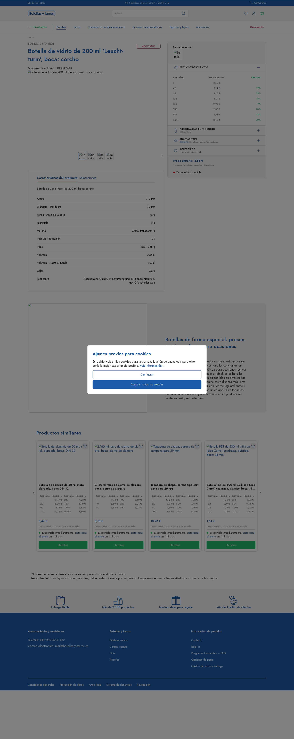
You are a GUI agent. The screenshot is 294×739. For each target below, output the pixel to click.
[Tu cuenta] (254, 13)
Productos (40, 27)
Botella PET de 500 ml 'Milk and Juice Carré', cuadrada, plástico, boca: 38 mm (231, 486)
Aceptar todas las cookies (147, 384)
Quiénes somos (118, 640)
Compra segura (118, 647)
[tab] (57, 179)
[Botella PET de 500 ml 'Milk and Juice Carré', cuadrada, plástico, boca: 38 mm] (231, 462)
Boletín (195, 647)
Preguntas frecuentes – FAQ (208, 653)
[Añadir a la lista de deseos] (85, 446)
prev (33, 492)
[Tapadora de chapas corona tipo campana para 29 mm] (175, 462)
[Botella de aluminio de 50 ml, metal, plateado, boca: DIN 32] (63, 462)
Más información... (152, 365)
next (260, 492)
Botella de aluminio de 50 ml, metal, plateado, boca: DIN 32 (62, 486)
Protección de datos (72, 685)
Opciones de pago (202, 660)
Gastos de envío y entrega (207, 666)
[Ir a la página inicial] (41, 13)
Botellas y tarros (41, 44)
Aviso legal (95, 685)
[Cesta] (262, 13)
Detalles (63, 545)
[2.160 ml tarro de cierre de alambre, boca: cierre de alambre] (119, 462)
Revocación (143, 685)
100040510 (183, 142)
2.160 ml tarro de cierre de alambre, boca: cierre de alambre (118, 486)
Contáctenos (260, 3)
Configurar (147, 374)
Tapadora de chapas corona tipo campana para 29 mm (175, 486)
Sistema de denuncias (119, 685)
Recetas (114, 660)
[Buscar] (183, 13)
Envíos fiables (38, 3)
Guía (112, 653)
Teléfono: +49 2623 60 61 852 (46, 640)
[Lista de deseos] (246, 13)
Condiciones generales (41, 685)
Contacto (196, 640)
